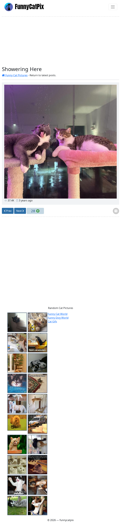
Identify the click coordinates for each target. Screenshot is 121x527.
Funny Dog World (58, 317)
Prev (9, 211)
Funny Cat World (57, 314)
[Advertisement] (60, 41)
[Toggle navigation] (112, 7)
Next (19, 211)
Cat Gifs (52, 321)
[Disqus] (60, 262)
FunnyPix (29, 6)
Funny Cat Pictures (16, 75)
